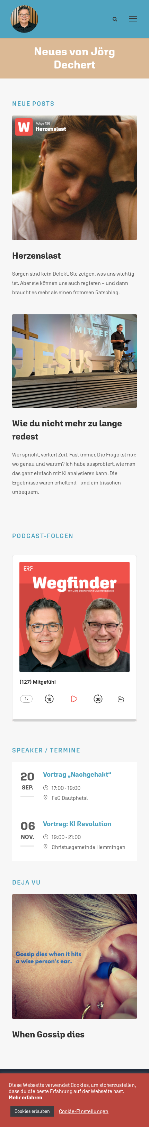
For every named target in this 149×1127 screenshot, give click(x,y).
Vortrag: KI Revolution (77, 824)
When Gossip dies (48, 1034)
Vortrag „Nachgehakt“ (77, 774)
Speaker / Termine (46, 750)
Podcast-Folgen (43, 535)
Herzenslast (36, 255)
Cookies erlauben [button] (32, 1111)
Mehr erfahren (25, 1097)
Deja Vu (26, 882)
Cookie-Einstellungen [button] (83, 1111)
